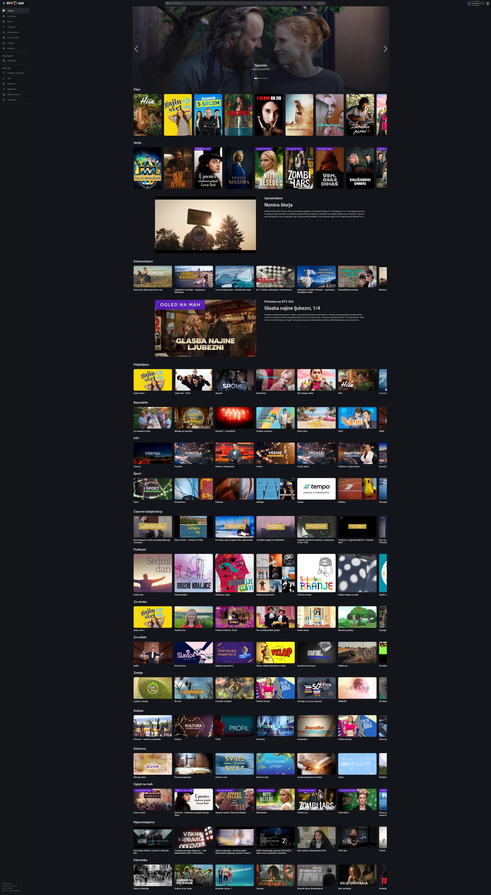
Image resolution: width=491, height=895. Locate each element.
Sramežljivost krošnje (348, 290)
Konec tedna (303, 630)
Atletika (341, 502)
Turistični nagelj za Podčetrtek (270, 540)
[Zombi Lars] (299, 168)
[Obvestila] (483, 3)
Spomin (261, 65)
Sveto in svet (221, 777)
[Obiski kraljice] (194, 573)
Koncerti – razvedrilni (225, 431)
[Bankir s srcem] (208, 115)
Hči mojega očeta (305, 393)
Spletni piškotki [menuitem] (7, 888)
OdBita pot (343, 666)
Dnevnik (382, 466)
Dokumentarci (143, 261)
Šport (137, 473)
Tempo (300, 502)
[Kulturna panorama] (275, 573)
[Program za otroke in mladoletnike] (475, 3)
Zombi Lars (302, 812)
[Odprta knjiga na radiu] (357, 573)
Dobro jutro (302, 431)
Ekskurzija (261, 393)
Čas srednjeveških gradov (268, 630)
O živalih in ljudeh (223, 701)
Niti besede (261, 812)
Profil (217, 739)
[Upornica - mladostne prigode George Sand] (208, 168)
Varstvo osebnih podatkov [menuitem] (11, 890)
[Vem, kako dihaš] (330, 168)
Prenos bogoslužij (183, 777)
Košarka (219, 502)
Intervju (137, 466)
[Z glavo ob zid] (269, 115)
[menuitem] (15, 10)
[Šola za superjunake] (147, 168)
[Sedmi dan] (153, 573)
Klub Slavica (180, 666)
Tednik (382, 850)
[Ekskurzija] (330, 115)
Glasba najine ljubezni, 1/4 (292, 308)
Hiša (340, 393)
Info (136, 438)
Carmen (260, 888)
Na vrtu (178, 701)
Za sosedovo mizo (142, 431)
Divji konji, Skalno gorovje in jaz (148, 290)
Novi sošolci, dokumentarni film (311, 850)
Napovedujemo (144, 822)
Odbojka (260, 502)
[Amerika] (239, 115)
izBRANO (342, 701)
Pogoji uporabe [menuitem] (7, 883)
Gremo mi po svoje (183, 888)
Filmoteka (140, 860)
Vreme (259, 466)
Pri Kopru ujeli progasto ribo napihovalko (234, 540)
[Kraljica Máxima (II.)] (239, 168)
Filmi (137, 89)
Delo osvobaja (344, 888)
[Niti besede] (269, 168)
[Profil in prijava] (488, 3)
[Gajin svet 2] (178, 115)
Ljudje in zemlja (141, 701)
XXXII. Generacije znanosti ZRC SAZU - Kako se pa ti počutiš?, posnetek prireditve (274, 853)
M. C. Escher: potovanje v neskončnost (274, 290)
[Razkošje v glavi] (234, 573)
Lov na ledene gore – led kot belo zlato (233, 290)
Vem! (340, 431)
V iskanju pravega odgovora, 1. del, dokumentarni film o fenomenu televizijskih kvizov (191, 853)
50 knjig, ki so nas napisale (309, 701)
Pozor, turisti (139, 812)
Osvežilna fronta (386, 666)
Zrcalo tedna (303, 466)
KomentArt (302, 739)
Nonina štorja (278, 205)
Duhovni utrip (262, 777)
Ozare (341, 777)
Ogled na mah (143, 784)
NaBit (381, 431)
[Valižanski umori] (360, 168)
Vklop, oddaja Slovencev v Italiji (270, 666)
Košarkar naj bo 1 (223, 888)
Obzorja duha (140, 777)
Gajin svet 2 (139, 393)
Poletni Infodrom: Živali (226, 630)
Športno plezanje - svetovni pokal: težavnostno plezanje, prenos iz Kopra (232, 851)
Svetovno (260, 739)
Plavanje (383, 502)
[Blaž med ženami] (178, 168)
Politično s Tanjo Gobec (349, 466)
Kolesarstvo (180, 502)
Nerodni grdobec (346, 630)
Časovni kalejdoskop (148, 511)
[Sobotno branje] (316, 573)
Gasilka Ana (180, 630)
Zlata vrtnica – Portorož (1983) (189, 540)
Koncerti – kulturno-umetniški (147, 739)
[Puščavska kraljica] (299, 115)
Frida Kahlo (343, 812)
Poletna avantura (264, 431)
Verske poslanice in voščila (309, 777)
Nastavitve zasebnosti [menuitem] (10, 886)
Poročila (178, 466)
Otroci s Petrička (141, 888)
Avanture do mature (306, 666)
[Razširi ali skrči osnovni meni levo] (4, 3)
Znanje (138, 673)
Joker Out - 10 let (182, 393)
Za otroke (140, 602)
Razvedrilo (141, 402)
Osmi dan (383, 739)
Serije (137, 143)
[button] (255, 78)
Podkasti (140, 549)
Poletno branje (263, 701)
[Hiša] (147, 115)
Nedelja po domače (183, 431)
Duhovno (140, 748)
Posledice (383, 888)
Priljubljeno (141, 364)
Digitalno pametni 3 (224, 666)
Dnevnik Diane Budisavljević (310, 888)
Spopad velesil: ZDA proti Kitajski (230, 812)
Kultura (138, 710)
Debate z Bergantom (224, 466)
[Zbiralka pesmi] (360, 115)
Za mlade (140, 637)
